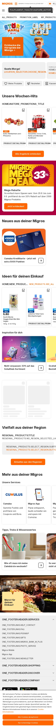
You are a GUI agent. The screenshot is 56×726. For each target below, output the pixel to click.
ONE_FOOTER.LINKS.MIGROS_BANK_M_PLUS (22, 641)
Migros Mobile (8, 650)
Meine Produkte (15, 83)
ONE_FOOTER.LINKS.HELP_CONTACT (18, 625)
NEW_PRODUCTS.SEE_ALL (41, 284)
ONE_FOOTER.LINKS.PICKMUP (15, 633)
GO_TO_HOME (7, 4)
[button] (28, 619)
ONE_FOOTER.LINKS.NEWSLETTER (17, 658)
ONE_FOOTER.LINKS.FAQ (13, 629)
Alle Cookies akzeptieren (28, 717)
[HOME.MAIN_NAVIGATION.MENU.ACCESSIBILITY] (3, 10)
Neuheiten (35, 83)
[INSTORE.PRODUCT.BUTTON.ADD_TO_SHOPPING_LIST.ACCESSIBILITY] (23, 110)
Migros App (7, 654)
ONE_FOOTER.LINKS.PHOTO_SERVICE (19, 646)
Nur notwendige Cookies (28, 723)
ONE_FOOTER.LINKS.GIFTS (14, 637)
